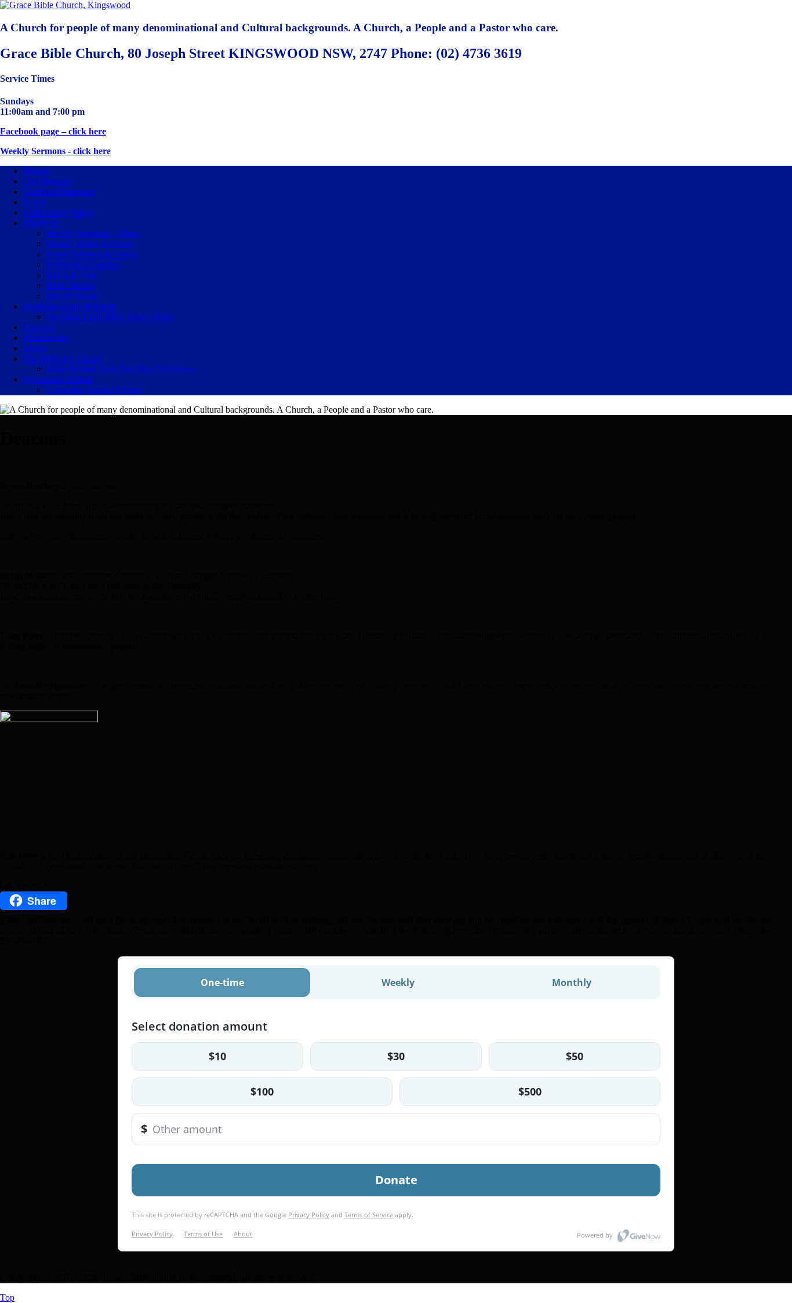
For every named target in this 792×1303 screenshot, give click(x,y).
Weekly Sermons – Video (93, 233)
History (36, 171)
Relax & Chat (71, 275)
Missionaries (46, 338)
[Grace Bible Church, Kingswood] (65, 5)
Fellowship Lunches (83, 265)
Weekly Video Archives (89, 244)
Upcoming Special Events (93, 390)
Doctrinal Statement (59, 191)
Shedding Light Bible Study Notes (109, 317)
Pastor (34, 202)
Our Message (47, 181)
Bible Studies (70, 285)
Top (7, 1297)
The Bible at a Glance (63, 358)
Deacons (39, 327)
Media (34, 348)
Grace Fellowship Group (91, 254)
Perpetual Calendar (58, 379)
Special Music (72, 296)
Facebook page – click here (53, 131)
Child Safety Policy (59, 212)
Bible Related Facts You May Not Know (120, 369)
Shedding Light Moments (70, 306)
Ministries (41, 223)
